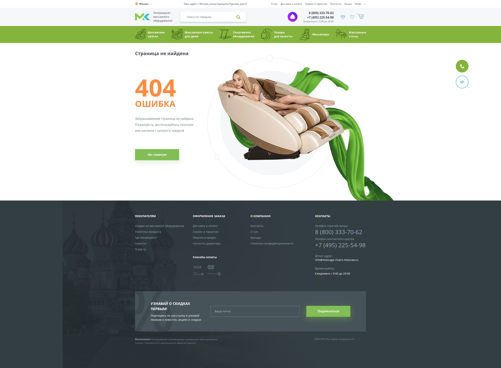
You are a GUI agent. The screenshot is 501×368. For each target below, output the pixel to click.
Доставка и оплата (291, 3)
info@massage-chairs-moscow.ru (336, 260)
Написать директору (207, 243)
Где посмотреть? (146, 237)
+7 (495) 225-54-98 (320, 17)
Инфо (358, 3)
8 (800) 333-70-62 (321, 13)
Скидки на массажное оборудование (159, 226)
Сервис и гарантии (316, 3)
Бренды (255, 237)
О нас (274, 3)
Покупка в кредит (204, 237)
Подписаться (328, 311)
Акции (348, 3)
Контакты (335, 3)
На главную (157, 154)
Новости (140, 243)
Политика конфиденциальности (272, 243)
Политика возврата (148, 232)
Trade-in (140, 249)
